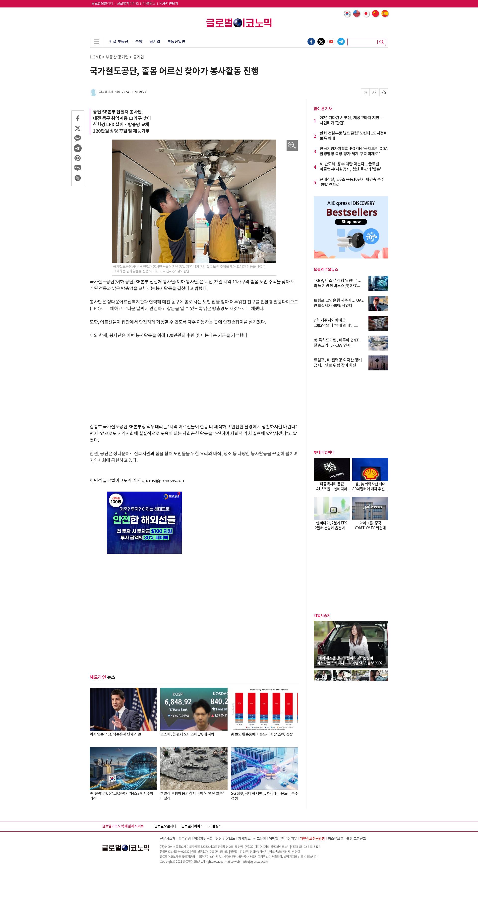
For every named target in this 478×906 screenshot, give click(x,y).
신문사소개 (168, 839)
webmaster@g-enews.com (251, 861)
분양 (138, 42)
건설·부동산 (118, 42)
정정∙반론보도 (225, 839)
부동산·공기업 (117, 57)
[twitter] (321, 41)
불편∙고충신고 (356, 839)
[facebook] (311, 41)
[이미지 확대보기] (292, 145)
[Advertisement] (194, 381)
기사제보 (244, 839)
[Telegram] (341, 41)
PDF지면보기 (168, 4)
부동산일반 (176, 42)
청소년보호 (336, 839)
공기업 (154, 42)
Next (382, 645)
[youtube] (331, 41)
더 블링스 (149, 4)
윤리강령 (185, 839)
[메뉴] (96, 41)
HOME (95, 57)
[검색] (381, 42)
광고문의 (259, 839)
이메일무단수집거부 (283, 839)
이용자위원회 (203, 839)
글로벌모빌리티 (102, 4)
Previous (320, 645)
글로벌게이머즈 (128, 4)
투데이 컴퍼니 (324, 452)
